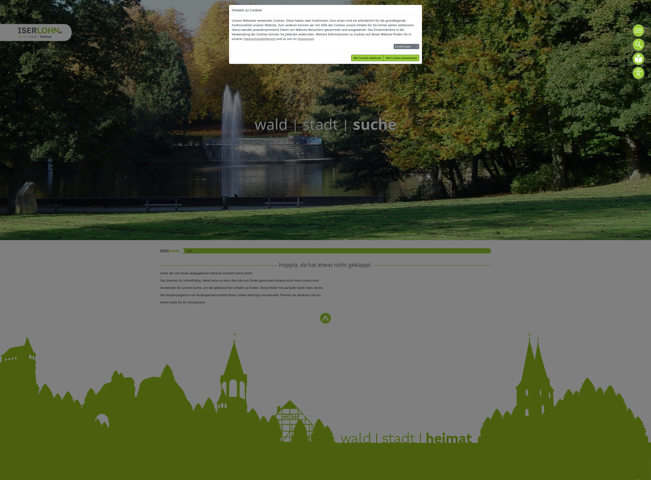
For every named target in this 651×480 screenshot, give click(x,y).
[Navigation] (638, 30)
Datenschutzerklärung (259, 39)
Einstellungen (403, 46)
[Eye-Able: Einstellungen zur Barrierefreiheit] (638, 72)
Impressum (306, 39)
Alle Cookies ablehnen (367, 58)
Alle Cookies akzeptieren (401, 58)
